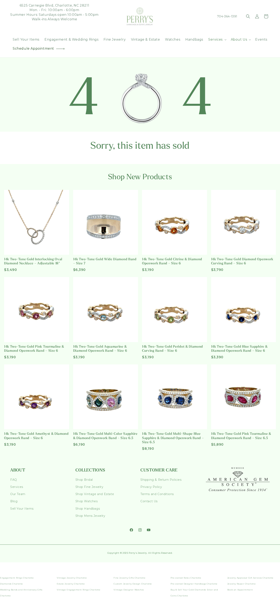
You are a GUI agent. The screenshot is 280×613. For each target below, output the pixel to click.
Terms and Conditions (157, 494)
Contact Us (149, 501)
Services (16, 487)
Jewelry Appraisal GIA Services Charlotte (250, 577)
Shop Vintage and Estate (94, 494)
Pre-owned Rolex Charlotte (186, 577)
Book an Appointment (240, 589)
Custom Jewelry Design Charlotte (133, 583)
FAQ (13, 480)
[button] (217, 39)
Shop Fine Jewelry (89, 487)
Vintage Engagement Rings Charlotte (78, 589)
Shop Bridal (84, 480)
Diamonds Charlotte (11, 583)
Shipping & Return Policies (161, 480)
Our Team (17, 494)
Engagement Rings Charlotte (17, 577)
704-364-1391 (227, 16)
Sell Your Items (22, 508)
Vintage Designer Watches (129, 589)
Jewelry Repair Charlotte (241, 583)
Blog (13, 501)
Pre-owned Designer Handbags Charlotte (194, 583)
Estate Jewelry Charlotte (71, 583)
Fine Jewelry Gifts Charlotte (129, 577)
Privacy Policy (151, 487)
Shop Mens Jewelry (90, 516)
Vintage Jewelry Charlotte (72, 577)
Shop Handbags (87, 508)
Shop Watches (86, 501)
